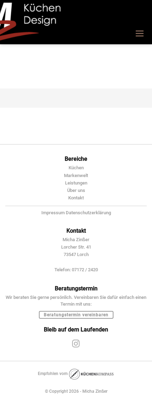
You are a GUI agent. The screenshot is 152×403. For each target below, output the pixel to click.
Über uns (76, 190)
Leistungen (76, 183)
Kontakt (76, 197)
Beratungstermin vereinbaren (76, 314)
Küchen (76, 167)
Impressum (53, 212)
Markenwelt (76, 175)
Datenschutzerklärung (88, 212)
